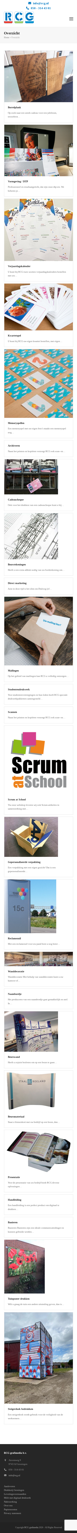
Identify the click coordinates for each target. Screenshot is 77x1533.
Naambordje (14, 994)
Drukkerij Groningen (14, 1490)
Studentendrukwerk (19, 689)
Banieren (13, 1222)
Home (6, 37)
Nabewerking (10, 1501)
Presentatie (14, 1177)
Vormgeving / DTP (18, 181)
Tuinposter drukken (19, 1298)
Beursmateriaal (16, 1116)
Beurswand (14, 1057)
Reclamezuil (14, 938)
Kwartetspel (14, 335)
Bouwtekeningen (17, 564)
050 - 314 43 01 (41, 8)
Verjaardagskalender (19, 266)
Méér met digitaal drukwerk (17, 1497)
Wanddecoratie (16, 971)
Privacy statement (12, 1513)
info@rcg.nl (41, 3)
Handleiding (14, 1200)
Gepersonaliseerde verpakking (24, 862)
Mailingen (13, 670)
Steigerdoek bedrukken (20, 1409)
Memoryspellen (16, 423)
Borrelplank (14, 107)
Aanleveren (9, 1486)
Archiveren (14, 445)
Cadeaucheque (16, 499)
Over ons (8, 1505)
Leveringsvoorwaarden (15, 1494)
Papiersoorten (10, 1509)
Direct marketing (17, 583)
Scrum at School (17, 799)
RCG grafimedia (31, 1527)
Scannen (12, 712)
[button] (71, 18)
